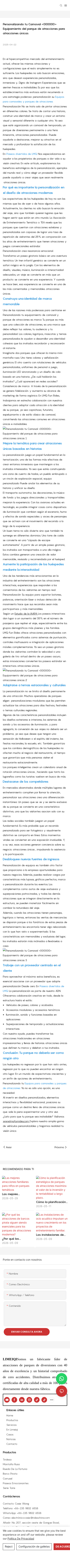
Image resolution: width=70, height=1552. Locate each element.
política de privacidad (20, 1538)
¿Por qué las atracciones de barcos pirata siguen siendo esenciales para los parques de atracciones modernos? (17, 1239)
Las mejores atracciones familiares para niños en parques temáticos (17, 1194)
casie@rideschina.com (37, 1517)
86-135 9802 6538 (26, 1508)
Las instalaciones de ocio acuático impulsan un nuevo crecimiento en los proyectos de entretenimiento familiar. (52, 1235)
